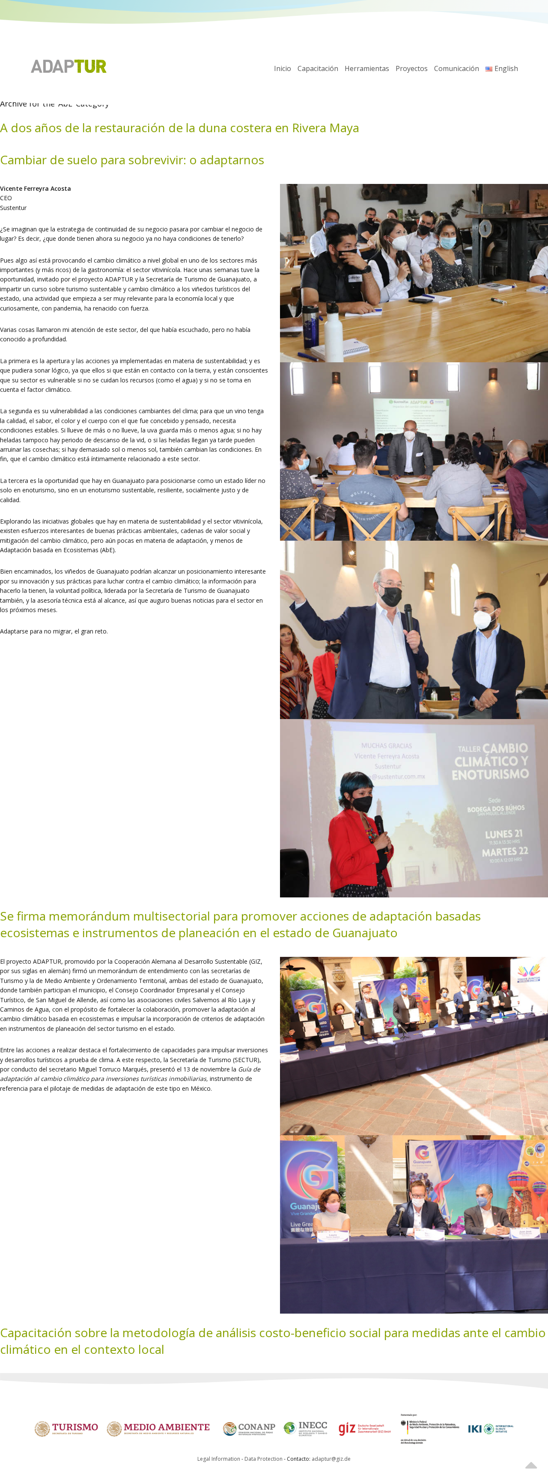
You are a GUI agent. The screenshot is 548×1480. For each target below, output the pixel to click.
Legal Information (218, 1458)
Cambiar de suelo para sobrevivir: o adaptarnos (132, 159)
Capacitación (318, 68)
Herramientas (367, 68)
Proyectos (412, 68)
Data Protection (264, 1458)
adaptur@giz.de (331, 1458)
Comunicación (456, 68)
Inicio (282, 68)
